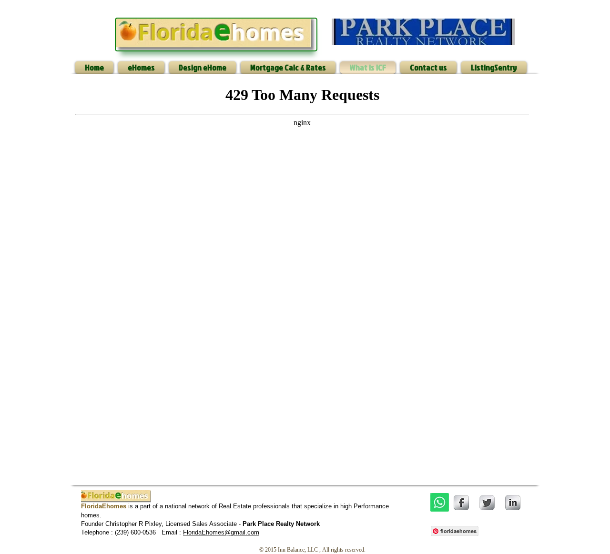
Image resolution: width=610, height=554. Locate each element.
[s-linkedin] (512, 502)
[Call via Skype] (505, 530)
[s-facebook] (461, 502)
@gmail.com (241, 532)
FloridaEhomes (203, 532)
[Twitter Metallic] (487, 502)
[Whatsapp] (439, 502)
